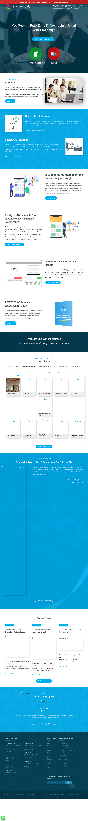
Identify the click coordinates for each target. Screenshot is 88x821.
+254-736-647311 (72, 755)
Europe (60, 373)
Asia (50, 373)
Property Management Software (75, 794)
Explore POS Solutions (11, 156)
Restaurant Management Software (32, 745)
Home (48, 743)
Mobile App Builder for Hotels (31, 763)
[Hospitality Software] (36, 54)
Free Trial (68, 6)
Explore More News (44, 681)
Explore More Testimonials (44, 600)
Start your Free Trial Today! (43, 39)
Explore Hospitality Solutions (34, 130)
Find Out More (51, 198)
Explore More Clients (44, 446)
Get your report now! (53, 282)
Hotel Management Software (13, 745)
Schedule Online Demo (58, 6)
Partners (49, 750)
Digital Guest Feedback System (31, 759)
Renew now (48, 2)
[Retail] (54, 54)
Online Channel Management (31, 754)
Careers (49, 757)
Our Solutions (50, 748)
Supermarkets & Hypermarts (13, 768)
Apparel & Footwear (11, 772)
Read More (10, 101)
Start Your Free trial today (58, 344)
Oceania (71, 373)
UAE (28, 373)
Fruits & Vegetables (29, 768)
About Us (49, 745)
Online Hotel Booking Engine (31, 750)
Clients (48, 752)
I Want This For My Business (14, 244)
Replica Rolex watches (32, 81)
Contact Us (76, 6)
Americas (39, 373)
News (48, 755)
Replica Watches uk (31, 86)
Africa (18, 373)
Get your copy (10, 323)
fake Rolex (24, 84)
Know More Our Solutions (29, 344)
